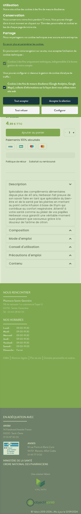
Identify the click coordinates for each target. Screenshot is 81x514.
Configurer (60, 110)
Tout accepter (21, 101)
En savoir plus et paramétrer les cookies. (23, 44)
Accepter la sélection (59, 101)
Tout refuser (21, 110)
